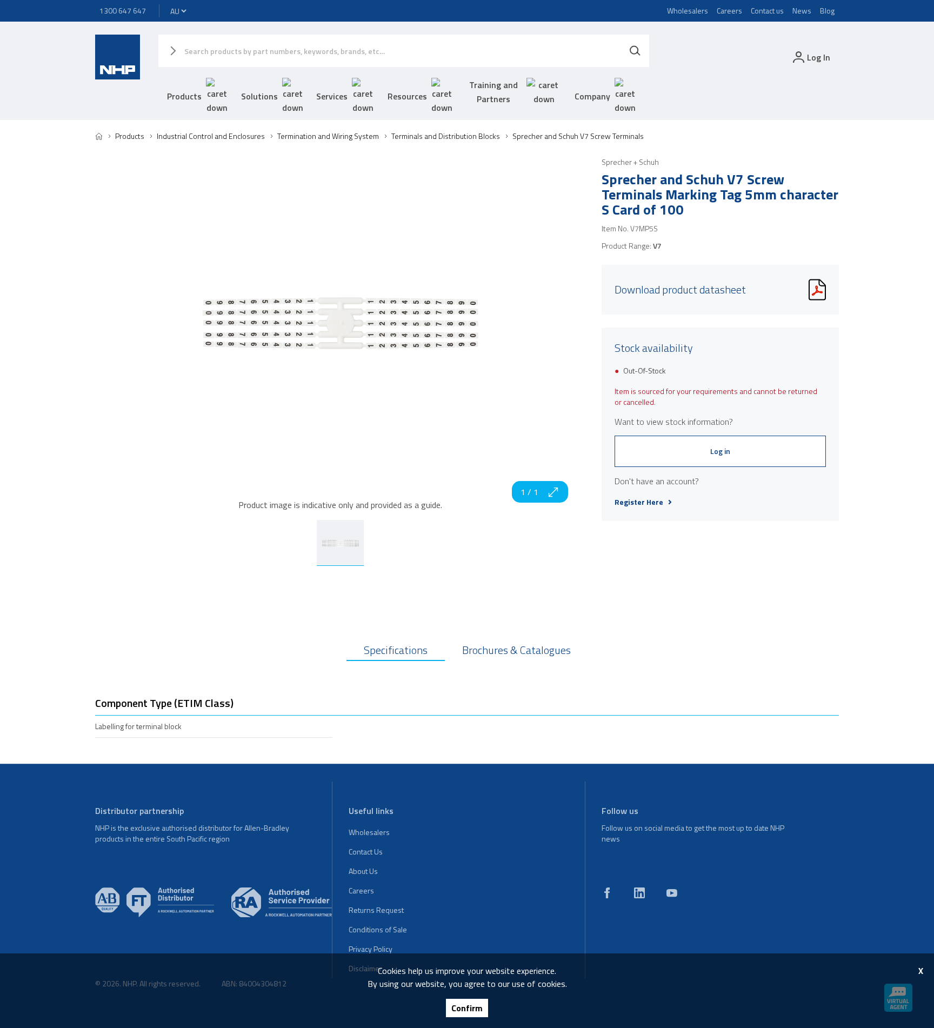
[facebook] (607, 892)
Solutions (259, 96)
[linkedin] (639, 892)
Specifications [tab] (396, 650)
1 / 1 (529, 491)
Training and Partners (493, 91)
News (801, 10)
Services (332, 96)
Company (592, 96)
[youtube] (671, 892)
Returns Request (376, 910)
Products (184, 96)
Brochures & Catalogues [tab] (516, 650)
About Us (363, 871)
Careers (729, 10)
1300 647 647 (122, 10)
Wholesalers (687, 10)
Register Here (639, 502)
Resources (407, 96)
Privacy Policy (370, 948)
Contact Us (366, 851)
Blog (827, 10)
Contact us (767, 10)
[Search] (635, 51)
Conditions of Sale (378, 929)
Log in (720, 451)
